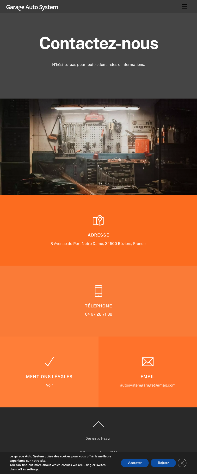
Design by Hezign (98, 438)
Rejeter (163, 463)
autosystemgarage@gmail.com (148, 385)
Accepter (135, 463)
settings (32, 469)
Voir (49, 385)
